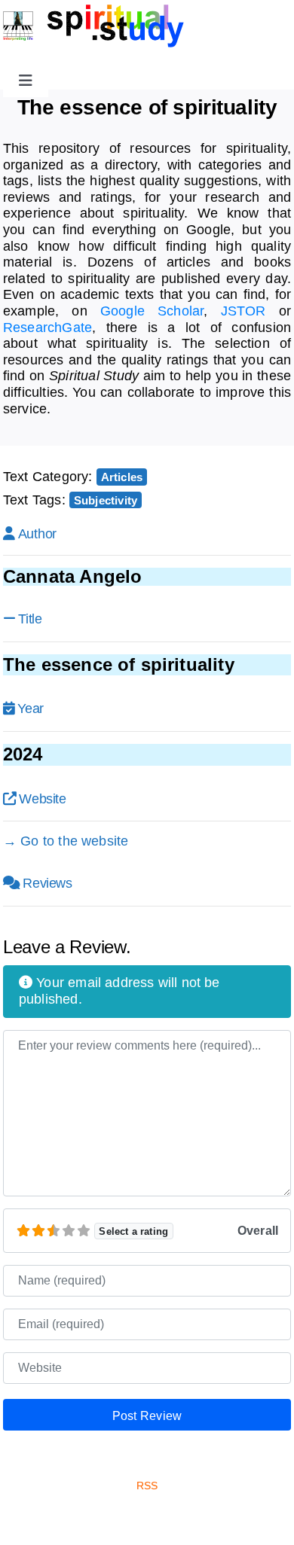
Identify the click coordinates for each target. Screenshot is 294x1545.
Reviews (47, 883)
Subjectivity (105, 500)
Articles (121, 477)
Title (29, 618)
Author (37, 533)
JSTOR (243, 310)
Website (42, 798)
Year (30, 708)
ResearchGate (47, 327)
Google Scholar (152, 310)
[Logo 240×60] (93, 10)
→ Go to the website (65, 841)
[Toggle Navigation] (25, 80)
